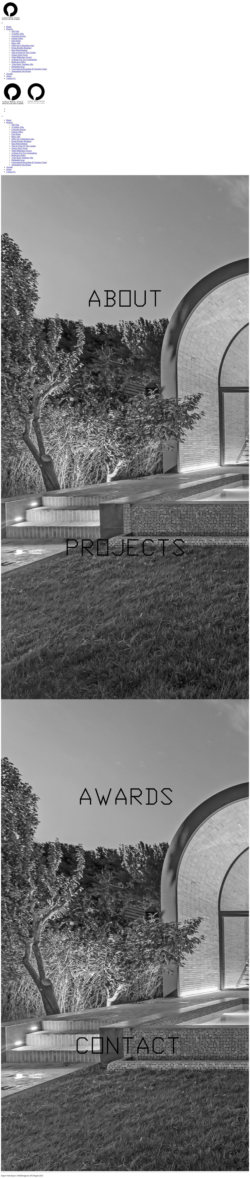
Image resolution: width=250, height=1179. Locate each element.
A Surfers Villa (17, 34)
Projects (9, 29)
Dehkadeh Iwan (18, 67)
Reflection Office (18, 62)
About (8, 76)
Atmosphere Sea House (21, 71)
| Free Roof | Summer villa (22, 64)
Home (8, 27)
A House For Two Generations (24, 59)
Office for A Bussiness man (22, 45)
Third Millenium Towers (21, 57)
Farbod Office (17, 38)
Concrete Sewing (18, 36)
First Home (16, 41)
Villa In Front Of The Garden (23, 52)
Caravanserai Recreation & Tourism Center (29, 69)
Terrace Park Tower (19, 55)
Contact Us (10, 78)
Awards (9, 74)
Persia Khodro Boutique (21, 48)
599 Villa (15, 31)
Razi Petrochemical (19, 50)
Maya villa (15, 43)
